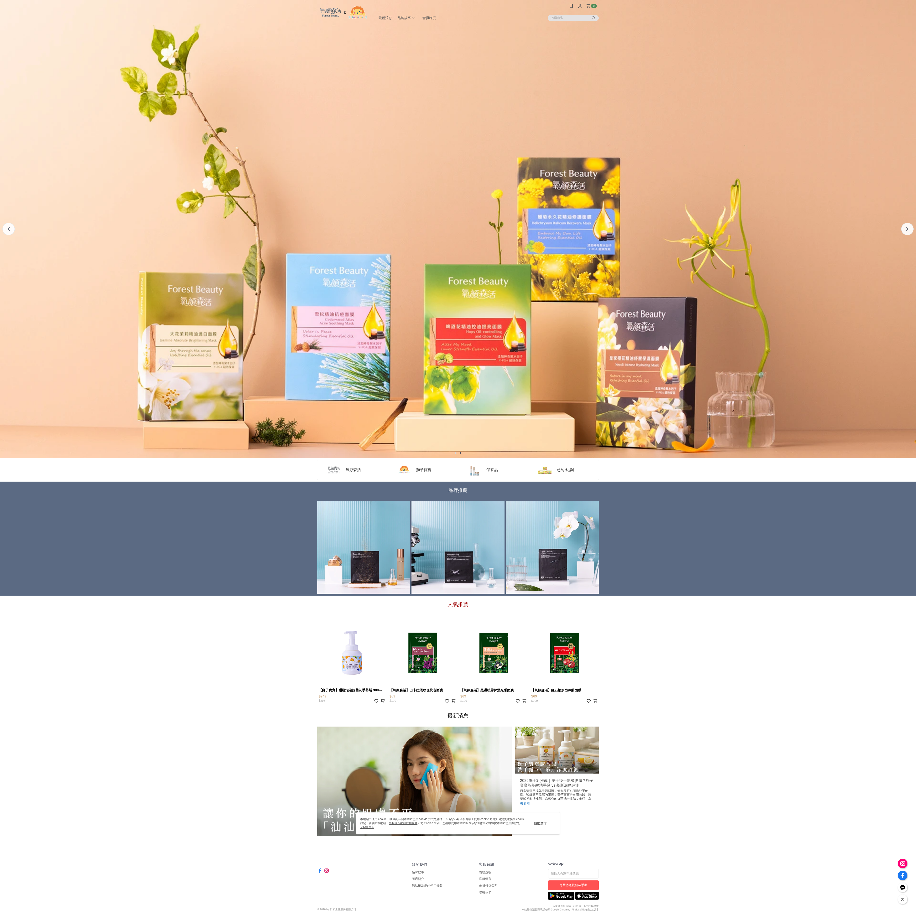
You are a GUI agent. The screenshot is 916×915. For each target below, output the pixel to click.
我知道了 (540, 823)
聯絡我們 (485, 892)
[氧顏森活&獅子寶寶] (343, 12)
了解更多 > (367, 827)
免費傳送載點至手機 (573, 885)
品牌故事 (418, 872)
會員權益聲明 (488, 885)
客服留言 (485, 879)
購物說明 (485, 872)
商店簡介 (418, 879)
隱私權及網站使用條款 (427, 885)
